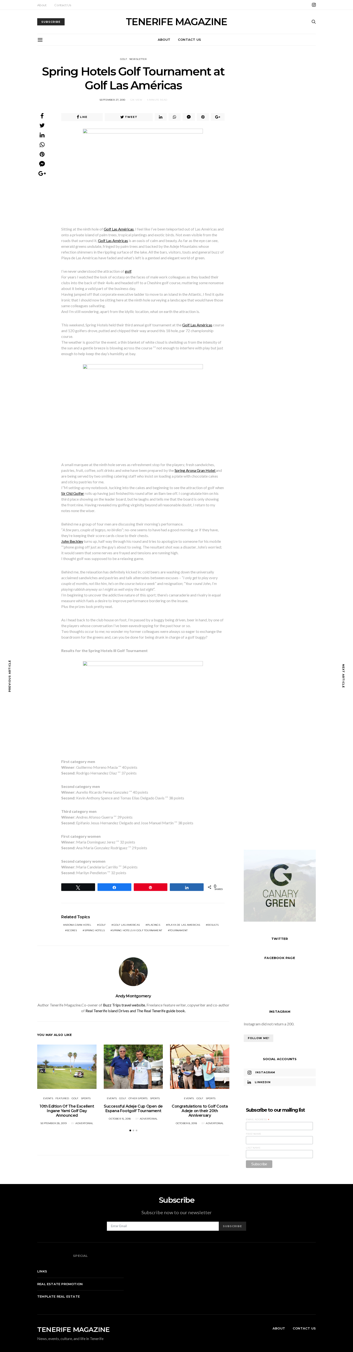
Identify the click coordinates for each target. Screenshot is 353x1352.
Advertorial (84, 1123)
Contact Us (62, 5)
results (212, 924)
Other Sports (137, 1098)
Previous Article (9, 676)
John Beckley (72, 541)
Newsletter (137, 59)
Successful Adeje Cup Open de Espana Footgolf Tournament (133, 1108)
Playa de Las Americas (184, 924)
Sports (86, 1098)
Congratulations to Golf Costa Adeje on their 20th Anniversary (200, 1111)
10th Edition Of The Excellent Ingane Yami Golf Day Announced (67, 1111)
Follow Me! (258, 1038)
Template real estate (58, 1296)
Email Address (257, 1119)
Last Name (253, 1147)
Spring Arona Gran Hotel (195, 470)
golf (128, 271)
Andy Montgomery (133, 996)
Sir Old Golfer (72, 493)
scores (72, 930)
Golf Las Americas (126, 924)
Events (48, 1098)
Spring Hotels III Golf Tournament (137, 930)
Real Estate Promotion (60, 1284)
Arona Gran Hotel (78, 924)
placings (153, 924)
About (42, 5)
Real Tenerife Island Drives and (111, 1010)
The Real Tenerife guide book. (161, 1010)
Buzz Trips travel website (124, 1005)
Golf (123, 59)
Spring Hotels (95, 930)
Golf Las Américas (119, 229)
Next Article (343, 676)
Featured (62, 1098)
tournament (179, 930)
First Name (253, 1133)
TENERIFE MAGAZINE (176, 22)
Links (42, 1271)
